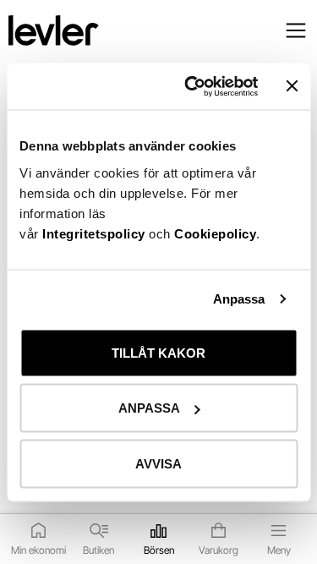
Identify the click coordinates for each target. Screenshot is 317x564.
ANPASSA (149, 408)
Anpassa (239, 299)
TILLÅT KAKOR (158, 352)
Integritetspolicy (95, 233)
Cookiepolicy (215, 233)
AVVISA (158, 463)
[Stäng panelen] (292, 86)
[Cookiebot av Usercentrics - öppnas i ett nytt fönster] (192, 86)
